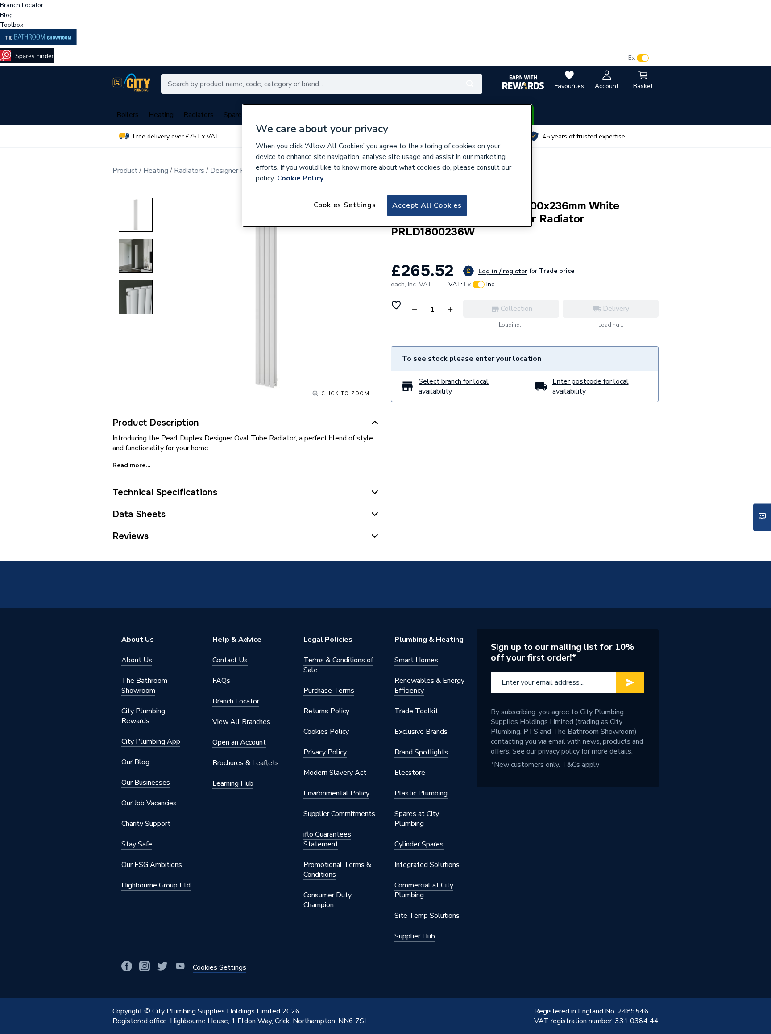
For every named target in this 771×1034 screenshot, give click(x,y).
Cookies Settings (345, 205)
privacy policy (559, 751)
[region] (387, 166)
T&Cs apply (580, 765)
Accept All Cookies (426, 205)
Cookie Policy (300, 178)
